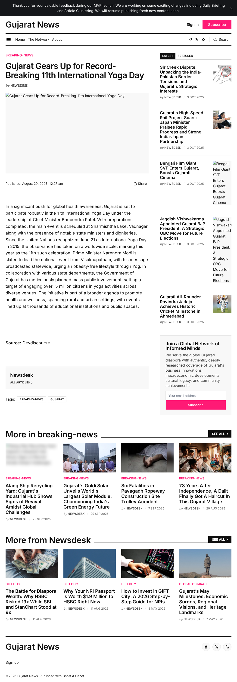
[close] (231, 8)
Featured (185, 56)
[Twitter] (197, 39)
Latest (167, 56)
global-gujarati (193, 584)
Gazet (79, 676)
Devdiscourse (36, 342)
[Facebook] (190, 39)
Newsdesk (19, 85)
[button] (12, 662)
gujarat (57, 399)
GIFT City (13, 584)
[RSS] (203, 39)
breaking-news (19, 55)
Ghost (66, 676)
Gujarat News (27, 676)
